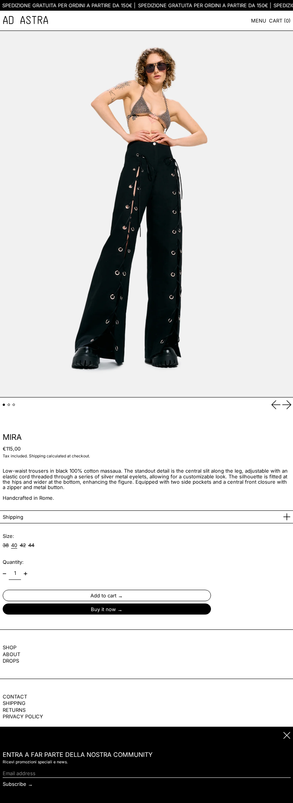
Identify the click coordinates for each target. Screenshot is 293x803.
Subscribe (14, 784)
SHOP (9, 647)
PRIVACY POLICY (23, 716)
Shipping (37, 456)
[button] (280, 20)
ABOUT (11, 654)
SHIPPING (14, 703)
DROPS (11, 661)
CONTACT (15, 697)
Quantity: (13, 562)
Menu (258, 21)
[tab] (4, 405)
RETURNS (14, 710)
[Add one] (25, 573)
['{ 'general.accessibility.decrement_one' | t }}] (4, 573)
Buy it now (103, 609)
